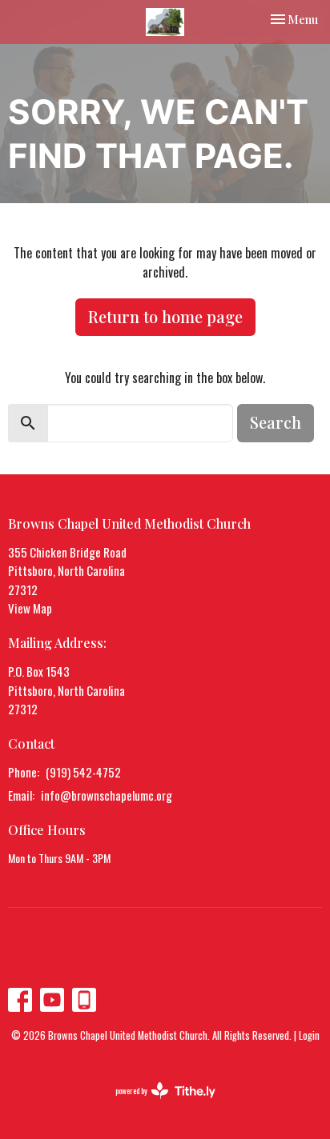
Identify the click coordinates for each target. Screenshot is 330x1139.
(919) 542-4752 (83, 772)
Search (275, 422)
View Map (30, 608)
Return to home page (165, 316)
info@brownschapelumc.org (106, 795)
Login (309, 1035)
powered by (154, 1104)
